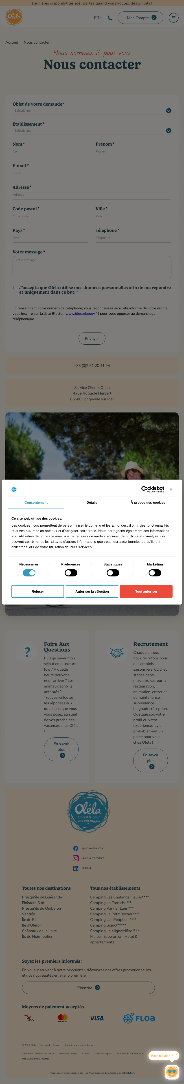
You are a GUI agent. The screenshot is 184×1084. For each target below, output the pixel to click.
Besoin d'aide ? (162, 1055)
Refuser (38, 591)
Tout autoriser (146, 591)
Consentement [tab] (36, 502)
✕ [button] (176, 1054)
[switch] (71, 572)
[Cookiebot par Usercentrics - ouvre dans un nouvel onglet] (144, 489)
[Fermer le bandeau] (171, 489)
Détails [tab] (92, 502)
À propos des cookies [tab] (148, 502)
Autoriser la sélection (92, 591)
